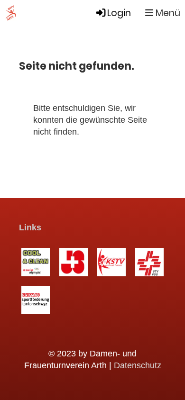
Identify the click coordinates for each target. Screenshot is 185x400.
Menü (166, 13)
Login (119, 13)
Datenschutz (137, 365)
